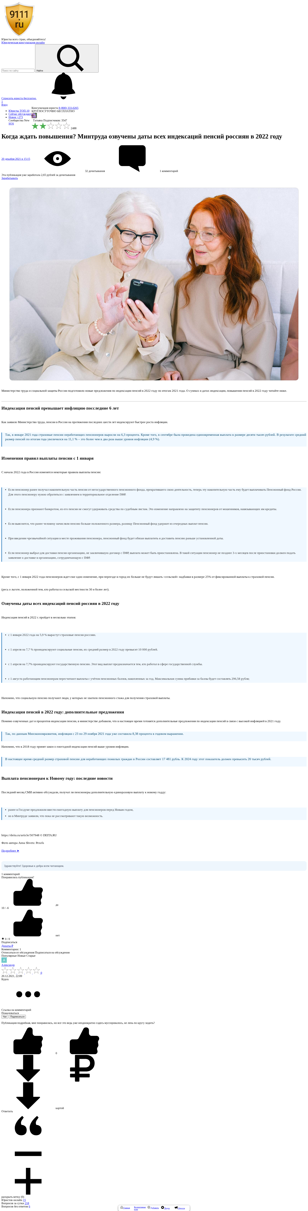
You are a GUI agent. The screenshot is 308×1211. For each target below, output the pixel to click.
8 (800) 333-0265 (68, 107)
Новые (21, 955)
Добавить (154, 1208)
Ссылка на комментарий (16, 1009)
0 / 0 (7, 938)
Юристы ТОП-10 (19, 110)
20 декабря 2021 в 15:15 (15, 158)
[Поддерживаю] (28, 1053)
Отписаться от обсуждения (17, 952)
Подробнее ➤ (10, 850)
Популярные (9, 955)
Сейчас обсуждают (20, 113)
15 (24, 1200)
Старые (30, 955)
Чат (5, 1016)
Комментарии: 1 (11, 949)
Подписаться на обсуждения (52, 952)
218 (27, 1203)
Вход (4, 104)
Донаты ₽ (7, 945)
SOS (11, 123)
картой (59, 1108)
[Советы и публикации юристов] (19, 36)
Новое (16, 117)
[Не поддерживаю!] (84, 1053)
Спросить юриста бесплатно (19, 98)
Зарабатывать (9, 178)
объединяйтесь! (36, 39)
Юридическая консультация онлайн (23, 42)
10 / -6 (5, 907)
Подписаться (9, 942)
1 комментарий (10, 874)
